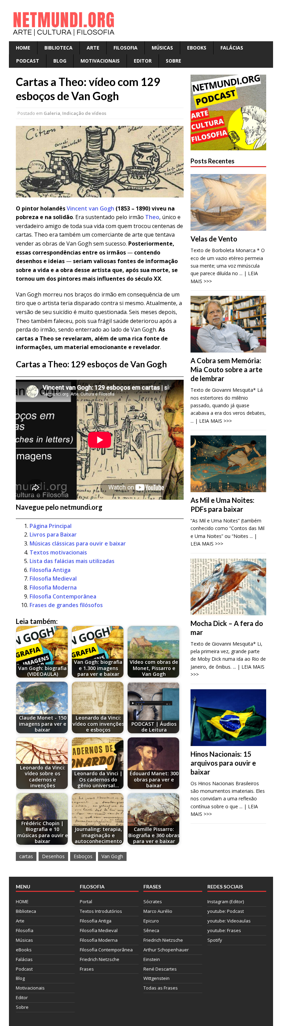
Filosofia (125, 47)
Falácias (231, 47)
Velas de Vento (214, 239)
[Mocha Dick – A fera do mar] (228, 611)
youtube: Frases (224, 930)
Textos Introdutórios (101, 911)
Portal (86, 901)
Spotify (214, 940)
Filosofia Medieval (53, 578)
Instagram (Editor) (225, 901)
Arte (93, 47)
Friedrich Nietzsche (99, 959)
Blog (59, 60)
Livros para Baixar (53, 534)
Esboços (83, 856)
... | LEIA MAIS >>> (211, 421)
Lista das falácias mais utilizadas (72, 561)
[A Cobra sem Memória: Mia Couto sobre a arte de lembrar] (228, 348)
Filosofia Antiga (50, 570)
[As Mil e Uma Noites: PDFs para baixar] (228, 488)
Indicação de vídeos (84, 113)
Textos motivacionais (58, 552)
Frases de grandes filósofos (66, 605)
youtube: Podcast (225, 911)
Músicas (162, 47)
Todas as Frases (160, 988)
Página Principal (51, 526)
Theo (152, 217)
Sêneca (151, 930)
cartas (26, 856)
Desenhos (53, 856)
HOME (23, 47)
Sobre (173, 60)
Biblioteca (58, 47)
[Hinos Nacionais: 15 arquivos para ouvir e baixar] (228, 741)
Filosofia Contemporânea (63, 596)
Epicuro (151, 921)
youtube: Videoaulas (229, 921)
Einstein (151, 959)
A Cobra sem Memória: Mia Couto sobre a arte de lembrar (226, 369)
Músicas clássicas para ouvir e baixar (78, 543)
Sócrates (152, 901)
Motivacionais (100, 60)
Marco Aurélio (157, 911)
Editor (143, 60)
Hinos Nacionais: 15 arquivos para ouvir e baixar (223, 763)
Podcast (27, 60)
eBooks (196, 47)
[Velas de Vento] (228, 227)
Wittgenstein (156, 978)
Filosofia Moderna (53, 587)
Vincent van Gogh (90, 208)
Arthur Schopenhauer (166, 950)
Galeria (52, 113)
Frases (87, 969)
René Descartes (160, 969)
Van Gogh (112, 856)
